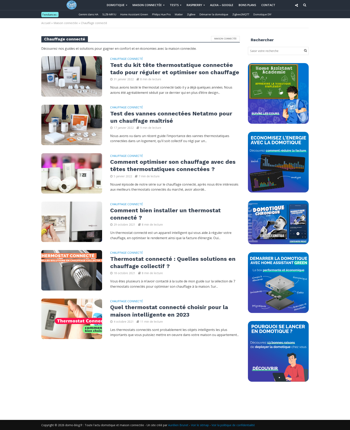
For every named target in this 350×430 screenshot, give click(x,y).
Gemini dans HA (88, 14)
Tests (174, 5)
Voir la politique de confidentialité (233, 425)
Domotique (116, 5)
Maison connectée (147, 5)
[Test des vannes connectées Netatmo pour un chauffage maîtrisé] (71, 124)
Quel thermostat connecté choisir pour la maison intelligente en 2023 (169, 311)
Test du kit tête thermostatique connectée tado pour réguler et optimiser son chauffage (174, 69)
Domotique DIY (262, 14)
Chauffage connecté (126, 59)
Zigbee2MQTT (240, 14)
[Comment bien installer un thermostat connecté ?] (71, 221)
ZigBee (191, 14)
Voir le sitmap (200, 425)
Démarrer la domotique (214, 14)
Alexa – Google (221, 5)
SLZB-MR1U (109, 14)
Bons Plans (247, 5)
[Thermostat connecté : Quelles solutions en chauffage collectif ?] (71, 270)
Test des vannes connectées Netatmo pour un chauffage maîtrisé (171, 117)
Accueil (45, 23)
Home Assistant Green (134, 14)
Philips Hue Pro (161, 14)
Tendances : (50, 14)
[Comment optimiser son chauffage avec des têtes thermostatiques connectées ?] (71, 173)
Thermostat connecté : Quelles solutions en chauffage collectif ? (173, 262)
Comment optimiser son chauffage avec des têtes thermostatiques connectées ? (173, 165)
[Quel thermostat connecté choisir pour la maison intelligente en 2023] (71, 318)
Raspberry (194, 5)
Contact (268, 5)
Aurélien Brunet (178, 425)
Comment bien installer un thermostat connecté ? (165, 214)
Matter (179, 14)
